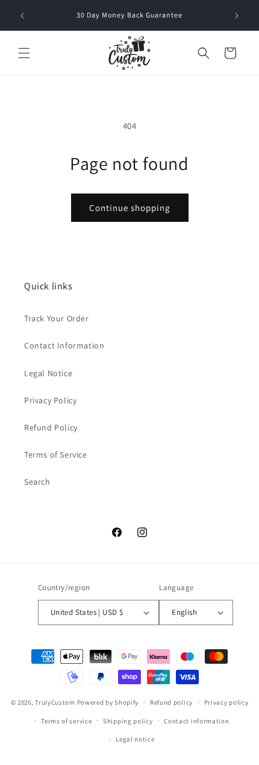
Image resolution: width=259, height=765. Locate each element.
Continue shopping (129, 207)
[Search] (203, 53)
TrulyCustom (55, 702)
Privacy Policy (50, 400)
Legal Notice (48, 373)
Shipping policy (128, 721)
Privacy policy (226, 702)
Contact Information (64, 345)
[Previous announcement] (22, 15)
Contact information (196, 721)
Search (37, 481)
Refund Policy (51, 427)
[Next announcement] (236, 15)
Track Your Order (56, 318)
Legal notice (135, 739)
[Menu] (24, 53)
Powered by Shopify (108, 702)
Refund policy (171, 702)
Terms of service (66, 721)
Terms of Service (55, 454)
